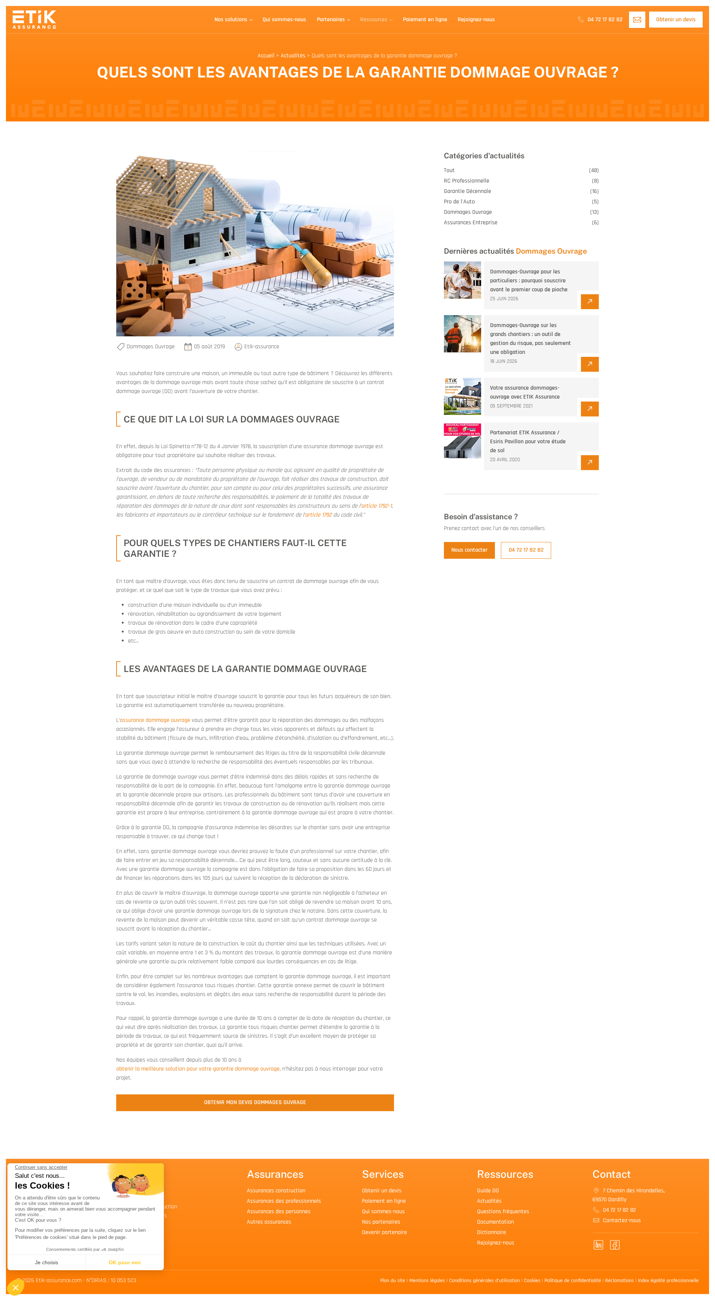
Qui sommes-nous (284, 19)
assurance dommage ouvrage (155, 720)
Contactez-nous (621, 1220)
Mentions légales (427, 1280)
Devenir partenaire (384, 1232)
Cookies (532, 1280)
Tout (521, 170)
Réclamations (619, 1280)
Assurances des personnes (279, 1211)
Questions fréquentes (503, 1211)
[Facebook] (615, 1245)
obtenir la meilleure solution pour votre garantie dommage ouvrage (198, 1069)
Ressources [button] (373, 19)
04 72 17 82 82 (604, 19)
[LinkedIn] (598, 1245)
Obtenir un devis (676, 19)
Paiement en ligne (425, 19)
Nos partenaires (381, 1222)
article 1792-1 (376, 506)
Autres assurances (269, 1222)
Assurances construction (276, 1191)
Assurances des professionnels (284, 1201)
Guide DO (488, 1191)
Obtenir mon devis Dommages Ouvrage (255, 1102)
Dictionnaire (491, 1232)
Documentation (495, 1222)
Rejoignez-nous (476, 19)
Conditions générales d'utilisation (484, 1280)
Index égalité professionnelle (668, 1280)
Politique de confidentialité (572, 1280)
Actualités (293, 56)
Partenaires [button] (331, 19)
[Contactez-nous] (637, 19)
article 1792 (318, 515)
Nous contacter (469, 550)
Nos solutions (230, 19)
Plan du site (392, 1280)
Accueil (266, 56)
